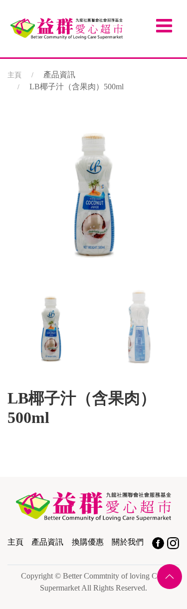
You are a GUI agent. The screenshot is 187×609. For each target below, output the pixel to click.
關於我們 (128, 542)
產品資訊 (47, 542)
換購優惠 (88, 542)
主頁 (14, 75)
